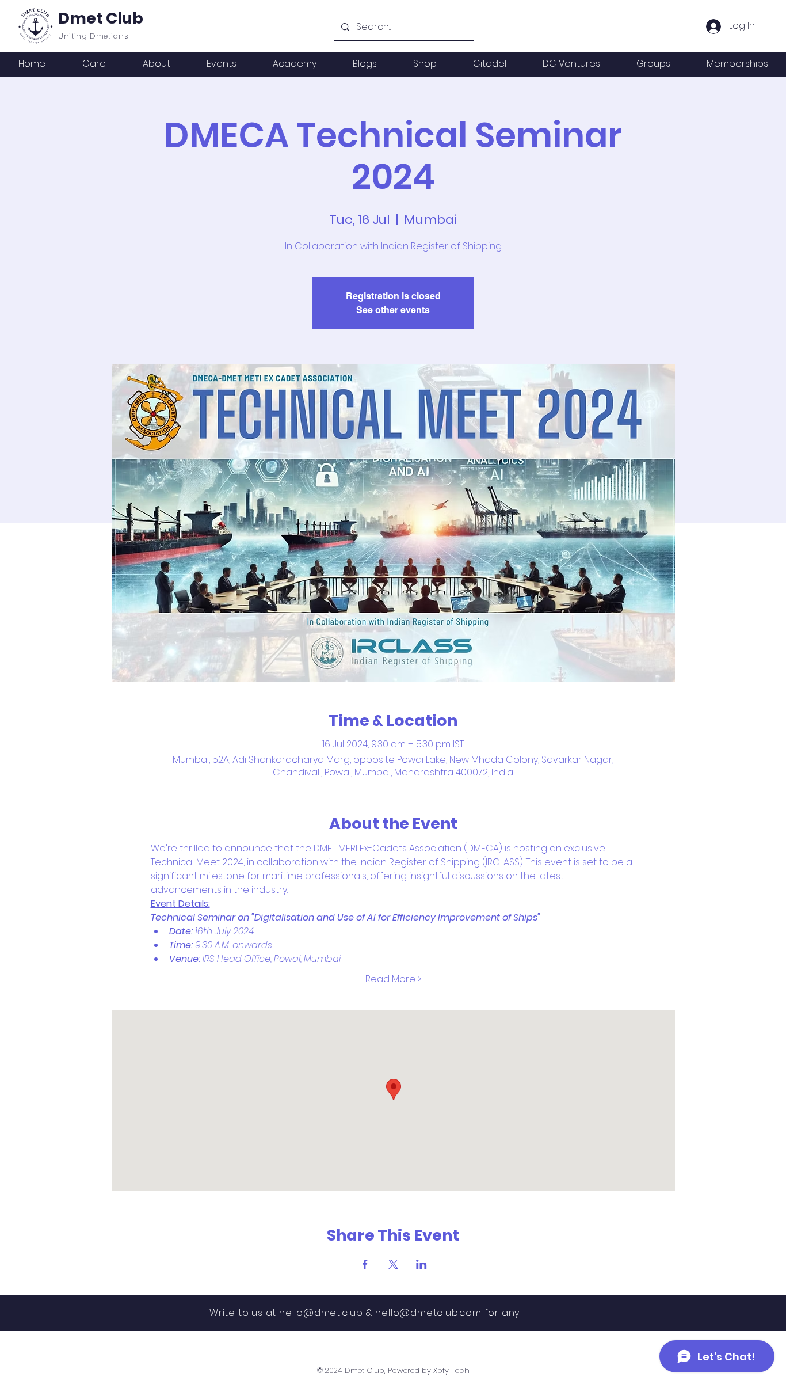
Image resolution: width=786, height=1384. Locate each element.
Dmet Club (100, 18)
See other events (393, 310)
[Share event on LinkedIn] (421, 1264)
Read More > (393, 979)
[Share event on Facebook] (365, 1264)
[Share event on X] (393, 1264)
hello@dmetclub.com (428, 1313)
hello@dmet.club (321, 1313)
